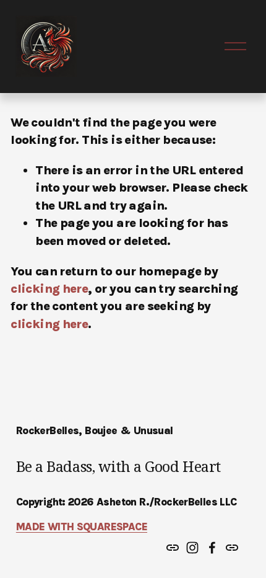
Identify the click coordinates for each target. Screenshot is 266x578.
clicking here (49, 288)
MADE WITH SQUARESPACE (81, 526)
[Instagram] (192, 547)
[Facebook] (212, 547)
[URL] (172, 547)
